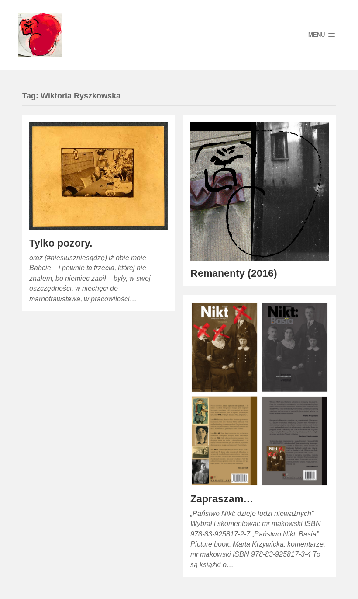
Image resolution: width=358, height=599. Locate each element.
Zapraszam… (221, 499)
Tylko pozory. (60, 243)
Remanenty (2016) (233, 273)
